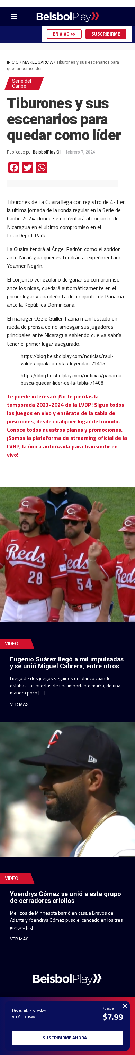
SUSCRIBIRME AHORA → (67, 1037)
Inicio (13, 62)
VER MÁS (19, 704)
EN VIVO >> (64, 33)
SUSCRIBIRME (105, 33)
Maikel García (37, 62)
